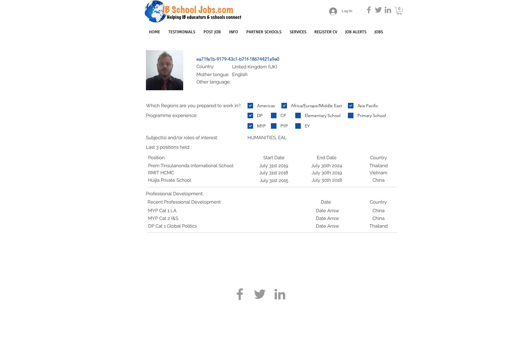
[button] (399, 11)
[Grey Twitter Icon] (378, 9)
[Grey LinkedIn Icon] (388, 9)
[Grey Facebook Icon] (368, 9)
